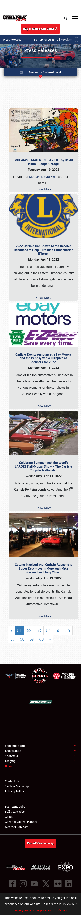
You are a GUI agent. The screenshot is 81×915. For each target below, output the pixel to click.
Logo (15, 18)
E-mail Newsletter (38, 843)
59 (31, 639)
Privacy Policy (14, 791)
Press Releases (12, 39)
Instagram (23, 883)
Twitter (46, 883)
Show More (43, 189)
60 (41, 639)
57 (12, 639)
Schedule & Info (15, 746)
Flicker (57, 883)
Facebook (12, 883)
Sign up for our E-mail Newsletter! (54, 39)
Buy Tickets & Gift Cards (38, 29)
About (9, 817)
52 (29, 630)
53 (38, 630)
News (8, 766)
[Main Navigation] (75, 18)
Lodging (10, 761)
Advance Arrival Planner (21, 822)
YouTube (34, 883)
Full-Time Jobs (15, 811)
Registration (13, 751)
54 (48, 630)
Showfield (11, 756)
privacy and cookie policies (32, 910)
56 (67, 630)
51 (19, 630)
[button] (40, 73)
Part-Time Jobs (15, 806)
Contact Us (12, 781)
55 (58, 630)
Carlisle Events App (17, 786)
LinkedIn (68, 883)
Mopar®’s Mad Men (43, 177)
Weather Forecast (16, 827)
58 (22, 639)
